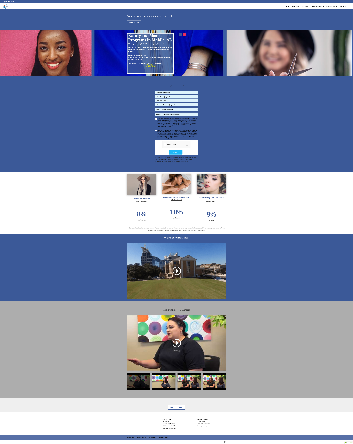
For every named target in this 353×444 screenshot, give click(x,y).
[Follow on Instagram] (184, 34)
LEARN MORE (176, 200)
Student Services (317, 6)
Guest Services (330, 6)
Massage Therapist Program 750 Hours (176, 197)
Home (287, 6)
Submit (175, 152)
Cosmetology (201, 421)
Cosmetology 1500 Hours (141, 199)
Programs (305, 6)
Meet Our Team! (176, 407)
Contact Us (343, 6)
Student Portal (141, 437)
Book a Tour (134, 23)
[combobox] (158, 100)
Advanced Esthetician (203, 424)
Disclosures (130, 437)
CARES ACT (152, 437)
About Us (294, 6)
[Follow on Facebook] (180, 34)
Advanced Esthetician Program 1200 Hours (211, 198)
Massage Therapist (203, 426)
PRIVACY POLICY (163, 437)
